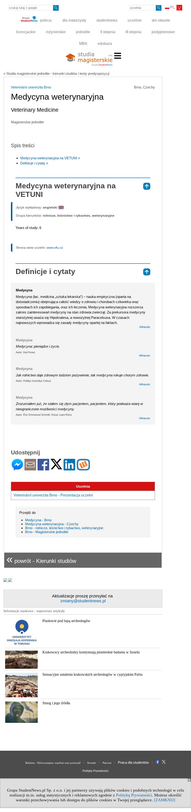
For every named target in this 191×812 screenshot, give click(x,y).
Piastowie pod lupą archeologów (66, 621)
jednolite (83, 32)
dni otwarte (161, 20)
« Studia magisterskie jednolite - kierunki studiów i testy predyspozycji (56, 73)
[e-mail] (30, 468)
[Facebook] (43, 468)
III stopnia (133, 32)
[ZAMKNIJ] (164, 800)
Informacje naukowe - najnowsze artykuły (34, 611)
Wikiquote (144, 355)
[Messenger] (17, 468)
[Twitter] (56, 467)
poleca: (45, 20)
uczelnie (135, 20)
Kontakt (91, 762)
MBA (83, 44)
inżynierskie (56, 32)
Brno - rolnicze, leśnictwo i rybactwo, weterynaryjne (64, 528)
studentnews (106, 20)
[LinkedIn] (69, 468)
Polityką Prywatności (134, 795)
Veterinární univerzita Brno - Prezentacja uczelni (53, 495)
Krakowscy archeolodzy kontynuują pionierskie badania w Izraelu (91, 652)
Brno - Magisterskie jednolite (46, 532)
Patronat (106, 762)
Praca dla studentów (133, 762)
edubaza (105, 44)
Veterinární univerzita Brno (31, 87)
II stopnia (107, 32)
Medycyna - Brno (38, 520)
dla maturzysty (74, 20)
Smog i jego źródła (56, 703)
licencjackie (26, 32)
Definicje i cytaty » (34, 163)
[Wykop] (83, 468)
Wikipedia (144, 327)
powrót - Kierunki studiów (41, 559)
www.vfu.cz (55, 247)
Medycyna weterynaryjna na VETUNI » (50, 158)
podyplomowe (163, 32)
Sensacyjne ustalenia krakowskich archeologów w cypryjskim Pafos (92, 674)
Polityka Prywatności (95, 771)
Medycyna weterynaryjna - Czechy (51, 524)
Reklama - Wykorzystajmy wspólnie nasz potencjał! (53, 762)
